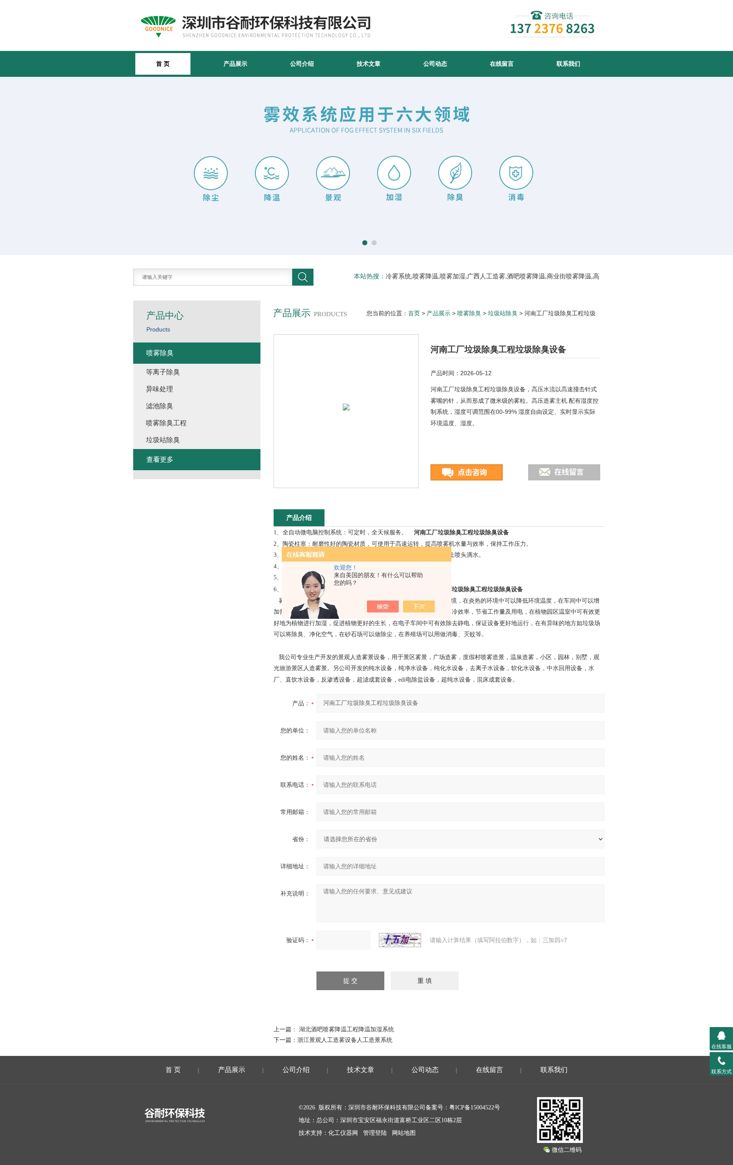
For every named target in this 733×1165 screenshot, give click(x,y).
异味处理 (159, 389)
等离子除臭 (163, 372)
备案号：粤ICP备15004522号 (462, 1107)
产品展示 (235, 63)
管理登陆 (375, 1133)
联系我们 (568, 63)
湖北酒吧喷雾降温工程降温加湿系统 (346, 1029)
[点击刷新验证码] (400, 940)
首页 (414, 313)
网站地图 (404, 1133)
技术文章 (368, 63)
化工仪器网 (343, 1133)
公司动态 (435, 63)
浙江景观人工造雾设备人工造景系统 (344, 1039)
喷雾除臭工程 (166, 423)
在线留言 (502, 63)
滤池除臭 (159, 406)
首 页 (173, 1069)
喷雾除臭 (469, 313)
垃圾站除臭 (503, 313)
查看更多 (159, 459)
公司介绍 (302, 63)
